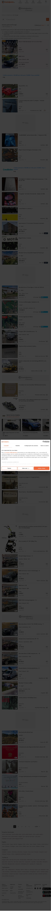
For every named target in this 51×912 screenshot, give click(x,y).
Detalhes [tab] (18, 445)
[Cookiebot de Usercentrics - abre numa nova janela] (43, 442)
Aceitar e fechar (41, 468)
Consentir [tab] (6, 445)
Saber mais (24, 468)
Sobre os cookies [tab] (45, 445)
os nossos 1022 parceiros (11, 452)
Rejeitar (9, 468)
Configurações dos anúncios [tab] (31, 445)
